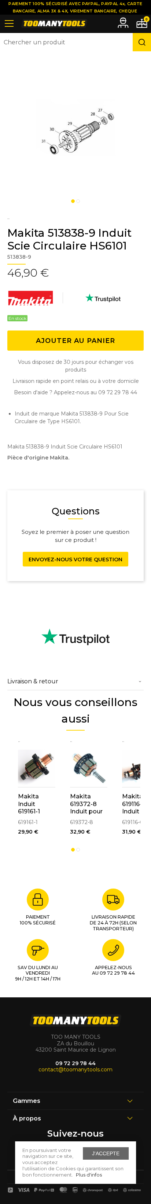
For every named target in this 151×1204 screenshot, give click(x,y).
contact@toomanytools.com (75, 1069)
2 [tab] (78, 201)
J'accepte (105, 1153)
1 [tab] (73, 201)
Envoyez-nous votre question (75, 559)
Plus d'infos (89, 1175)
